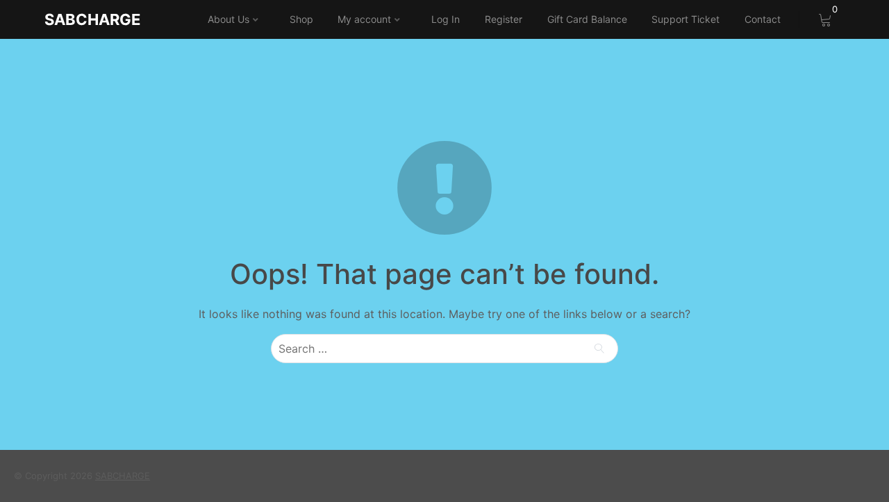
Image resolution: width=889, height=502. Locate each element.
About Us (228, 19)
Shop (301, 19)
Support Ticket (685, 19)
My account (364, 19)
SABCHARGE (92, 19)
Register (503, 19)
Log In (445, 19)
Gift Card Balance (587, 19)
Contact (763, 19)
